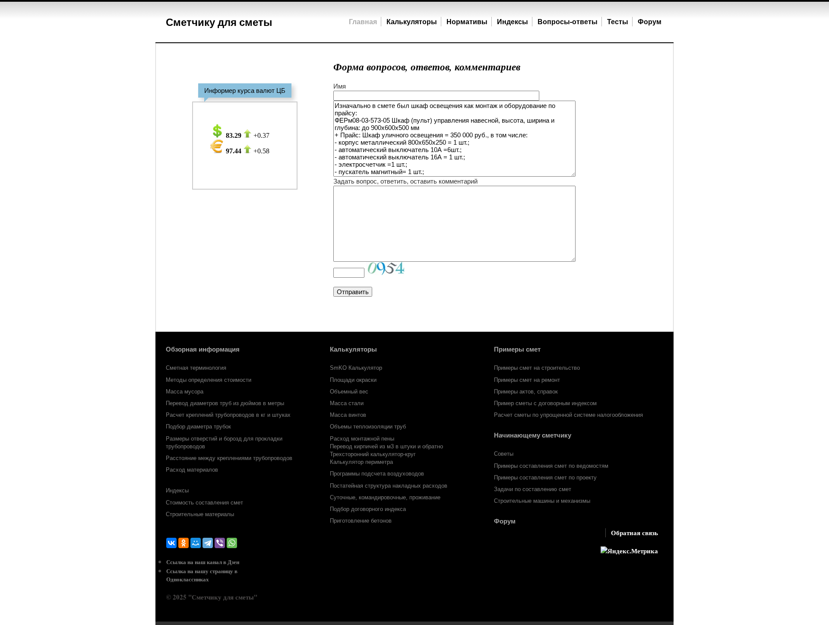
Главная (363, 21)
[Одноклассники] (183, 543)
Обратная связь (634, 532)
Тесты (617, 21)
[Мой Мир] (195, 543)
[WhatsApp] (232, 543)
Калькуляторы (411, 21)
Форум (650, 21)
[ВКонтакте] (171, 543)
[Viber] (220, 543)
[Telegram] (208, 543)
